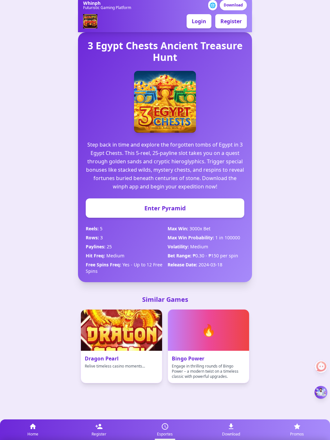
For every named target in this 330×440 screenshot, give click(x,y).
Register (231, 21)
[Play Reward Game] (321, 392)
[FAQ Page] (321, 366)
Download (233, 5)
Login (199, 21)
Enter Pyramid (165, 208)
